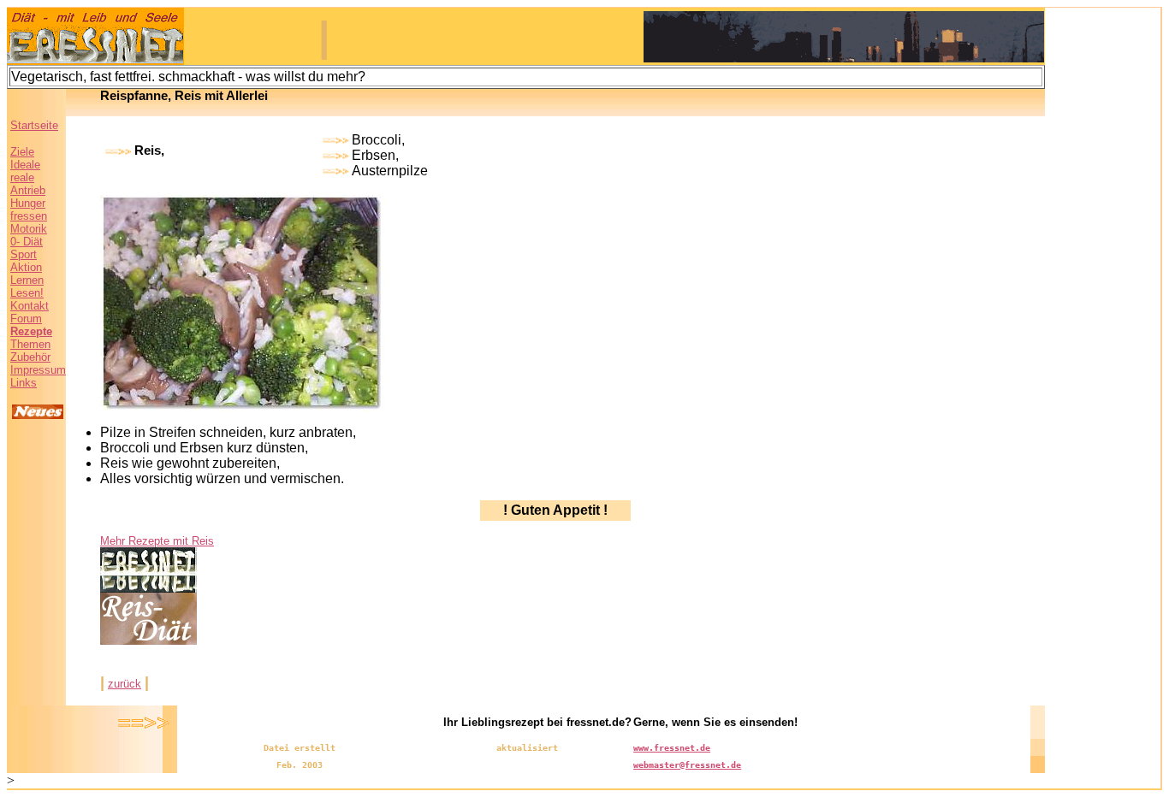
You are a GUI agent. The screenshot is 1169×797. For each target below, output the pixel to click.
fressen (28, 216)
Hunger (27, 203)
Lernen (27, 280)
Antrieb (27, 190)
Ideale (25, 164)
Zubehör (30, 357)
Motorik (28, 228)
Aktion (26, 267)
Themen (30, 344)
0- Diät (26, 241)
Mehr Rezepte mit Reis (157, 540)
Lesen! (27, 292)
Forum (26, 318)
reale (22, 177)
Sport (23, 254)
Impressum (38, 369)
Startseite (34, 125)
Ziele (22, 151)
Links (23, 382)
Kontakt (29, 305)
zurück (124, 683)
